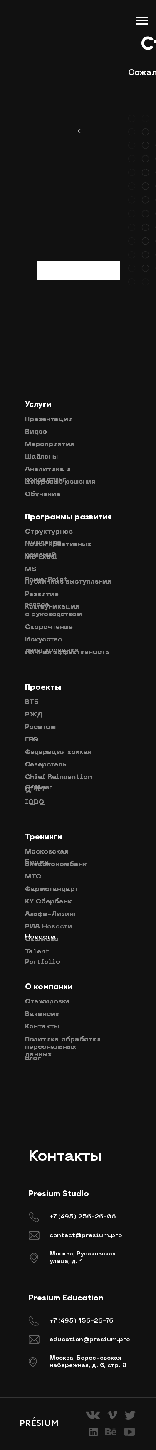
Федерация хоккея (58, 752)
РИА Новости (48, 926)
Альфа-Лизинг (51, 914)
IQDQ (34, 802)
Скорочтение (49, 627)
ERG (32, 739)
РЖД (33, 714)
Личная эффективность (67, 652)
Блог (33, 1058)
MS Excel (41, 557)
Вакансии (42, 1014)
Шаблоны (41, 457)
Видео (36, 432)
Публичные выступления (68, 582)
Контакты (42, 1026)
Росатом (40, 727)
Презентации (49, 419)
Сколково (42, 939)
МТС (33, 876)
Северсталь (45, 764)
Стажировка (47, 1001)
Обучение (42, 494)
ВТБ (32, 702)
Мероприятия (49, 444)
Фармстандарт (52, 889)
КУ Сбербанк (48, 901)
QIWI (35, 789)
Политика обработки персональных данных (63, 1047)
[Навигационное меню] (142, 21)
